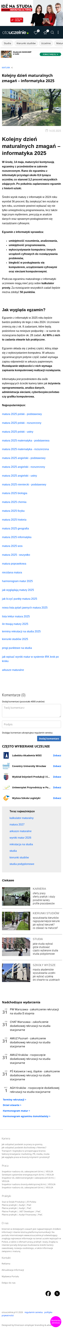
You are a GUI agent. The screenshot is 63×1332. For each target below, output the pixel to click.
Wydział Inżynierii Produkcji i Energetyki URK (36, 776)
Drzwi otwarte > (12, 1105)
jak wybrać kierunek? (43, 924)
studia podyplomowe (44, 953)
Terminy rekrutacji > (14, 1099)
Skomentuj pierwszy (56, 1321)
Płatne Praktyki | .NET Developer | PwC (21, 1211)
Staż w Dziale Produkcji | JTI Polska (19, 1201)
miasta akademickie (43, 969)
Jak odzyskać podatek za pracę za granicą (22, 1144)
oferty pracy (39, 893)
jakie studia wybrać (43, 943)
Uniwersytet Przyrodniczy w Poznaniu (34, 787)
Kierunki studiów (26, 43)
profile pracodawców (44, 903)
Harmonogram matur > (16, 1110)
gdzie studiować (41, 947)
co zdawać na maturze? (45, 928)
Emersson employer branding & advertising (36, 1325)
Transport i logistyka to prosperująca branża (24, 1150)
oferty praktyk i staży (44, 896)
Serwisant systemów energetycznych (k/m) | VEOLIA (28, 1174)
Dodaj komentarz (49, 738)
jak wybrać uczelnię (43, 976)
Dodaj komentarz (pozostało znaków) (23, 701)
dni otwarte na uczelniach (46, 979)
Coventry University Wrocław (29, 766)
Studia (7, 43)
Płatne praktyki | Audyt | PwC (16, 1205)
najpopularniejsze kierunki (46, 921)
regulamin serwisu (43, 732)
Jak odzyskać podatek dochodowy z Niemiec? (24, 1147)
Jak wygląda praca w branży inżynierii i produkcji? (26, 1157)
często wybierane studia (45, 950)
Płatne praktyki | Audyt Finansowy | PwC (22, 1214)
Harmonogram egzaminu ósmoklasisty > (26, 1116)
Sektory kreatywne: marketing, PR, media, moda (25, 1154)
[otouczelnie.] (15, 32)
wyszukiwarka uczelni (44, 973)
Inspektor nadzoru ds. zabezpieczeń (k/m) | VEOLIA (27, 1171)
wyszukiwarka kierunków (46, 917)
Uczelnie (46, 43)
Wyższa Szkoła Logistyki (26, 798)
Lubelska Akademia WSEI (26, 755)
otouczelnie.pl (9, 1312)
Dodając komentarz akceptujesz (27, 732)
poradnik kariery (41, 900)
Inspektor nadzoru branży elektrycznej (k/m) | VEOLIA (28, 1184)
